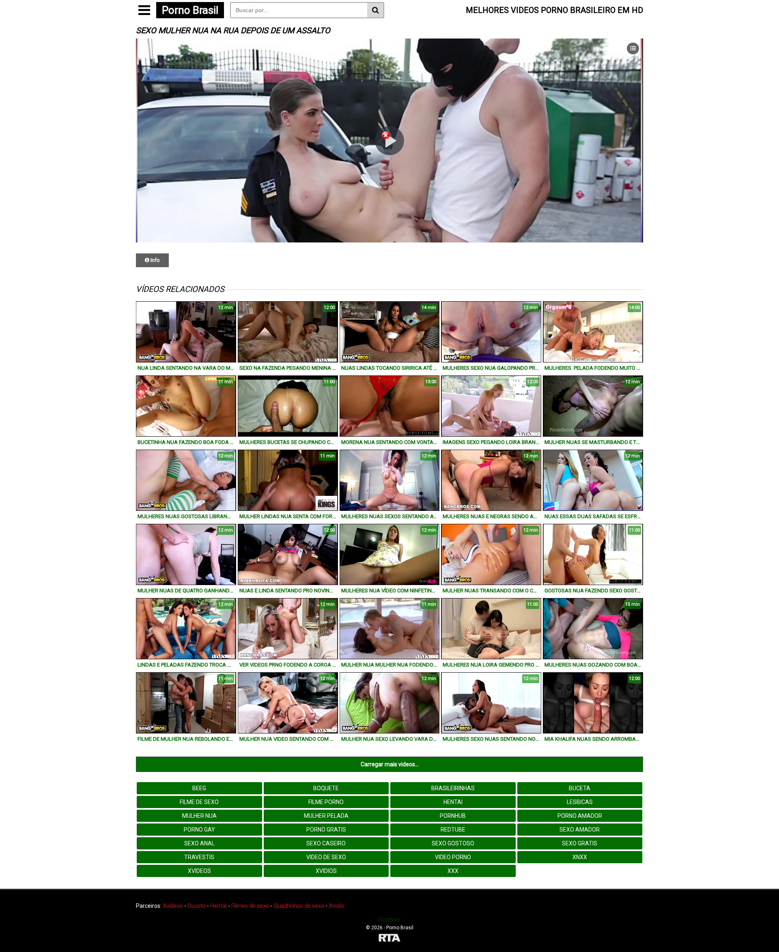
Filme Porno (326, 802)
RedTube (453, 829)
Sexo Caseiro (326, 843)
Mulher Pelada (326, 816)
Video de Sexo (326, 857)
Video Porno (453, 857)
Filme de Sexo (199, 802)
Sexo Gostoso (453, 843)
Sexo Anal (199, 843)
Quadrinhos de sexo (298, 906)
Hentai (453, 802)
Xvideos (199, 871)
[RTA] (389, 939)
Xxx (453, 871)
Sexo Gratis (579, 843)
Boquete (326, 788)
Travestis (199, 857)
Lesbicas (580, 802)
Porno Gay (199, 829)
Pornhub (453, 816)
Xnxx (579, 857)
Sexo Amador (580, 829)
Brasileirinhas (453, 788)
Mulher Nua (199, 816)
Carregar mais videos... (390, 764)
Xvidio (336, 906)
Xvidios (326, 871)
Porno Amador (579, 816)
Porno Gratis (326, 829)
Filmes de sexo (250, 906)
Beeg (199, 788)
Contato (389, 919)
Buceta (579, 788)
